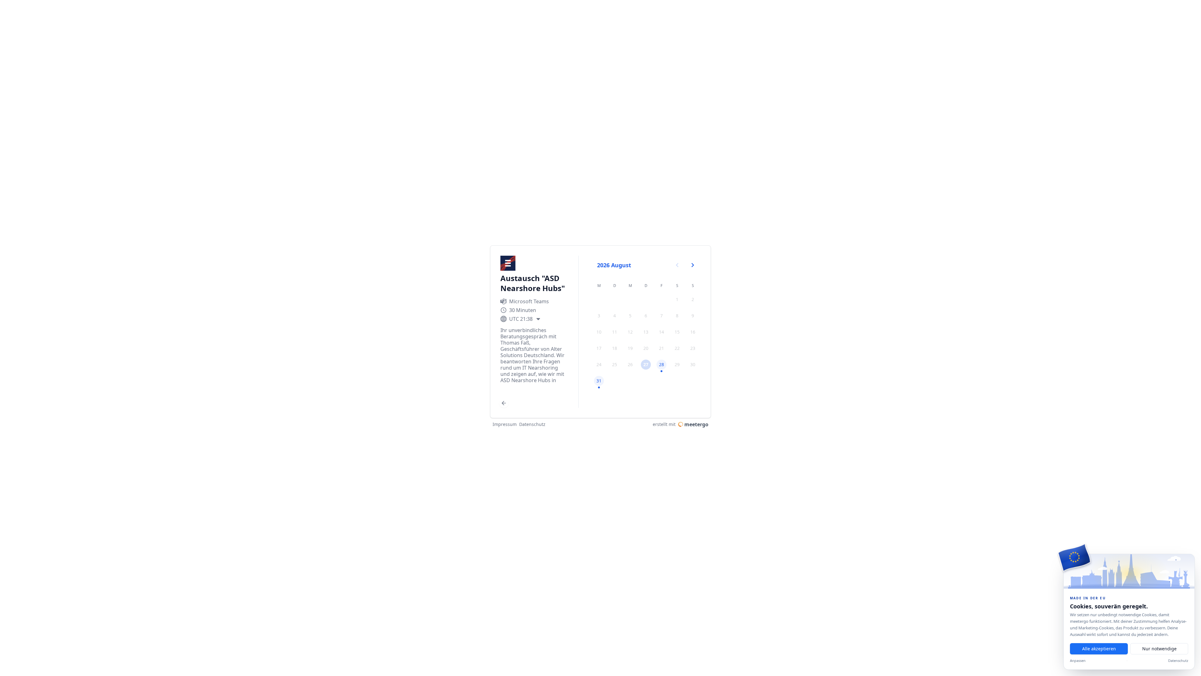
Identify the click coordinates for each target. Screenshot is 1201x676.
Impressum (505, 424)
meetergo (696, 424)
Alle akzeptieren (1099, 649)
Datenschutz (1178, 660)
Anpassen (1078, 660)
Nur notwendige (1159, 649)
